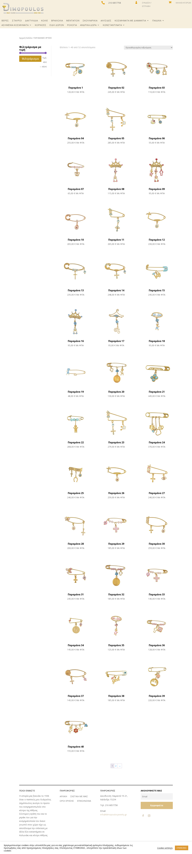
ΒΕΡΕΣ (5, 20)
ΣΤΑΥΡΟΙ (17, 20)
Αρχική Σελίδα (25, 38)
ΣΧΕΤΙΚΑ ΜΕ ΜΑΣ (79, 796)
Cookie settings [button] (165, 847)
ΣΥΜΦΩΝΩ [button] (181, 847)
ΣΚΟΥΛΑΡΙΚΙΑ (90, 20)
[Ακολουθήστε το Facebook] (143, 815)
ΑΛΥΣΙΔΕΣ (106, 20)
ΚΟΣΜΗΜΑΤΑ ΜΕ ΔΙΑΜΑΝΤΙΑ (130, 20)
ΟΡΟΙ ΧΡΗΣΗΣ (67, 801)
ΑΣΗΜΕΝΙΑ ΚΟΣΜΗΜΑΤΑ (15, 25)
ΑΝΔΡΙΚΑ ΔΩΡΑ (88, 25)
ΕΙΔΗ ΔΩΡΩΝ (57, 25)
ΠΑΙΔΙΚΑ (156, 20)
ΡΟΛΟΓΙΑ (72, 25)
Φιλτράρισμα (30, 58)
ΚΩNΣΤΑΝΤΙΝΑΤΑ (112, 25)
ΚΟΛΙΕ (44, 20)
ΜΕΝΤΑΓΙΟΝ (72, 20)
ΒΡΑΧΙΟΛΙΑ (57, 20)
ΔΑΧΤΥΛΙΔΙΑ (31, 20)
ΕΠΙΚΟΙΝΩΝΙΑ (84, 801)
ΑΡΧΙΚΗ (63, 796)
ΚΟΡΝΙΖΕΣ (40, 25)
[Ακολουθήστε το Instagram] (149, 815)
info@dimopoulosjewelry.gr (113, 814)
